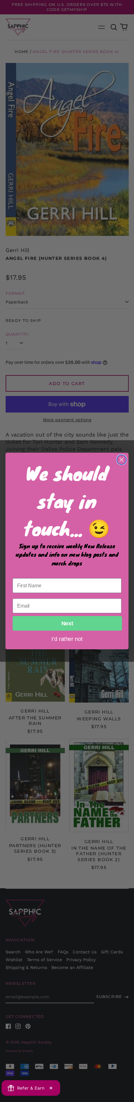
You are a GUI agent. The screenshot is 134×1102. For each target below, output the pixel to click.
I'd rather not (67, 638)
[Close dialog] (122, 460)
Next (67, 623)
